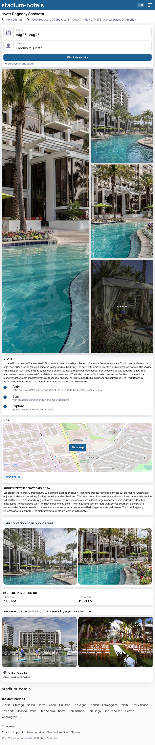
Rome (62, 711)
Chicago (18, 704)
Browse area (13, 476)
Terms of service (57, 732)
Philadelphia (47, 711)
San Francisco (113, 711)
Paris (33, 711)
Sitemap (76, 732)
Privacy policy (35, 732)
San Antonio (77, 711)
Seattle (130, 711)
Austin (6, 704)
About (5, 732)
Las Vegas (79, 704)
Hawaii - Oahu (47, 704)
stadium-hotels (23, 5)
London (94, 704)
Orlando (22, 711)
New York (8, 711)
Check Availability (77, 57)
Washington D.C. (12, 717)
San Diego (94, 711)
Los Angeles (109, 704)
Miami (124, 704)
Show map (78, 447)
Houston (64, 704)
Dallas (31, 704)
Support (18, 732)
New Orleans (140, 704)
